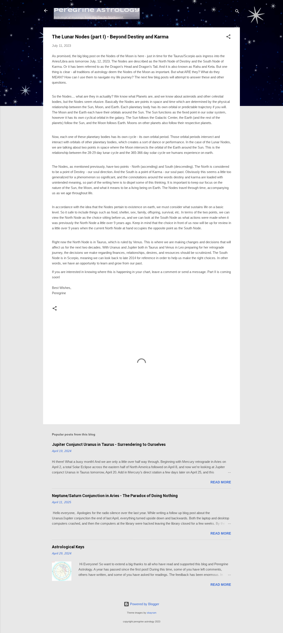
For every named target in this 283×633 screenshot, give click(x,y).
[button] (228, 37)
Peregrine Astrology (97, 10)
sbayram (151, 612)
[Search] (237, 12)
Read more (220, 482)
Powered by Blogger (144, 604)
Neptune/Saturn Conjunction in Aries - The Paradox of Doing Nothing (115, 495)
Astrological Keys (68, 546)
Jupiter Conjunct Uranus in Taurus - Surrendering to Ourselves (109, 444)
